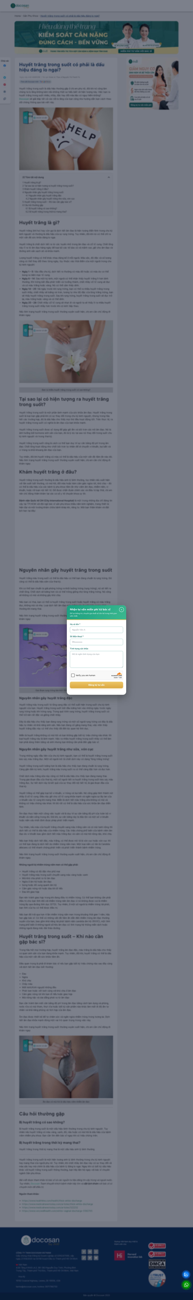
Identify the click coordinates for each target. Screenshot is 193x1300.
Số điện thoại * (77, 636)
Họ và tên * (75, 624)
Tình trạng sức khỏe (79, 648)
